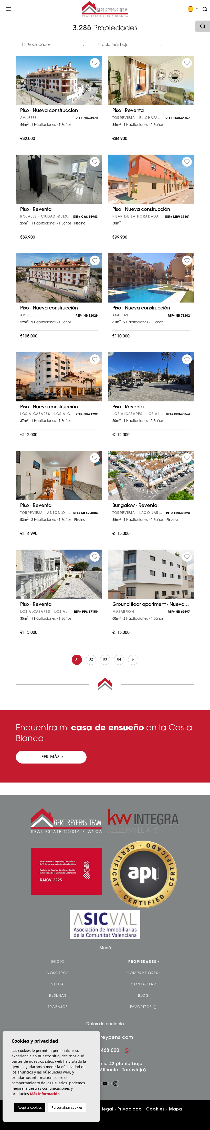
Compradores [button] (142, 973)
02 (91, 660)
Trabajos (58, 1007)
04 (119, 660)
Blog (143, 995)
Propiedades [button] (142, 962)
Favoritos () (143, 1007)
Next (97, 83)
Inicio (58, 962)
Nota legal (101, 1109)
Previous (21, 83)
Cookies (155, 1109)
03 (105, 660)
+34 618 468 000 (99, 1051)
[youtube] (105, 1083)
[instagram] (115, 1083)
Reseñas (58, 995)
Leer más (49, 757)
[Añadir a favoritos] (95, 63)
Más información (45, 1093)
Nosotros (58, 973)
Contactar (143, 984)
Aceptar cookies (30, 1107)
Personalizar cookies (66, 1107)
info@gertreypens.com (105, 1037)
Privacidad (130, 1109)
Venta (57, 984)
